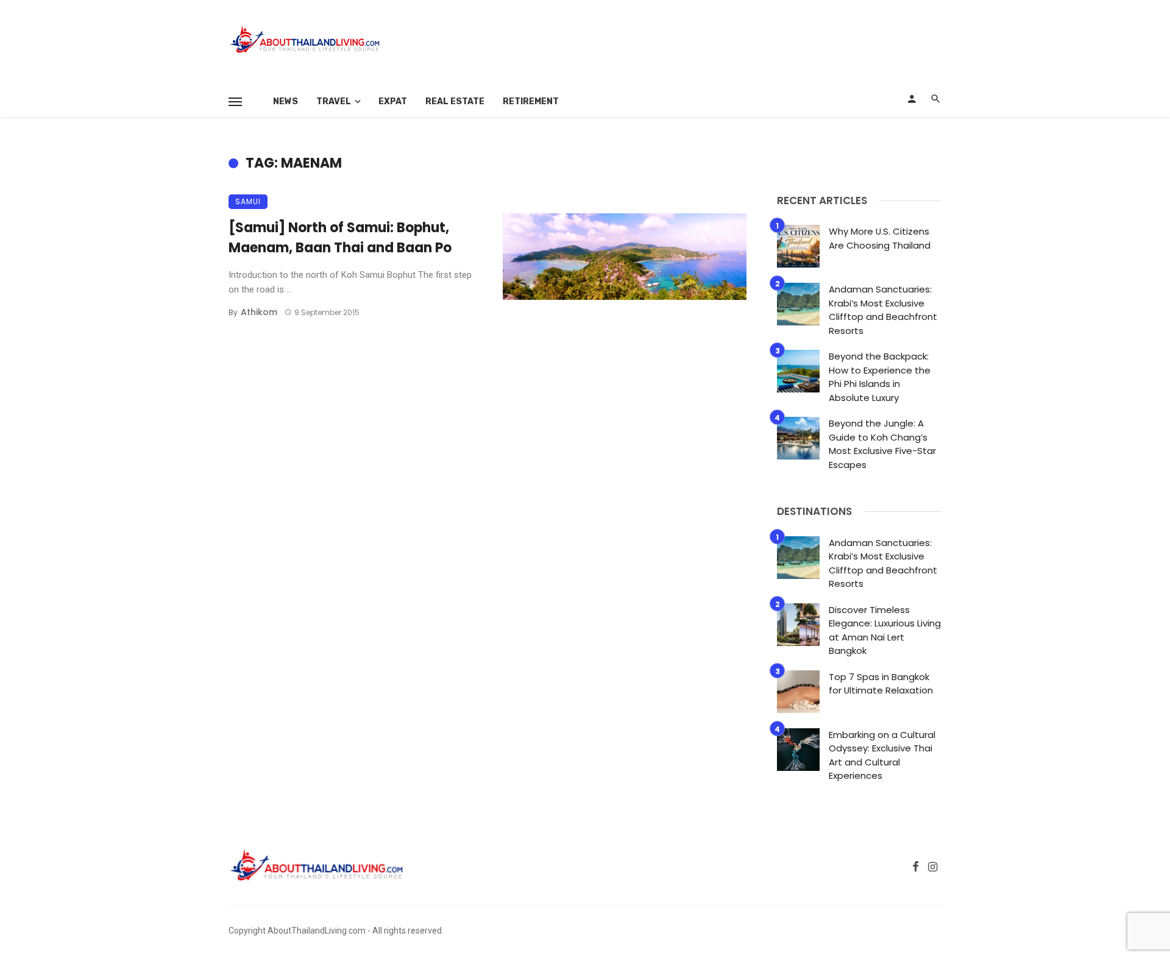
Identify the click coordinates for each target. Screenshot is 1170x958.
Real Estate (454, 101)
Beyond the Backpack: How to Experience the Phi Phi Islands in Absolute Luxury (880, 377)
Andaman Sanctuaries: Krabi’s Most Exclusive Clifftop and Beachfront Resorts (883, 310)
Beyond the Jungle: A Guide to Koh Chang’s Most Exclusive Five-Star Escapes (882, 444)
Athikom (259, 312)
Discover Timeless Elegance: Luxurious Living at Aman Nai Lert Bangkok (885, 630)
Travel (333, 101)
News (285, 101)
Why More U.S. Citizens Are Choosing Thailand (880, 238)
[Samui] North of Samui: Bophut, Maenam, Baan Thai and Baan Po (340, 237)
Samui (248, 201)
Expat (392, 101)
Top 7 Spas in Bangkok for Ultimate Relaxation (881, 683)
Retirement (531, 101)
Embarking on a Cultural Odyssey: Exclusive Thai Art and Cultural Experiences (882, 755)
